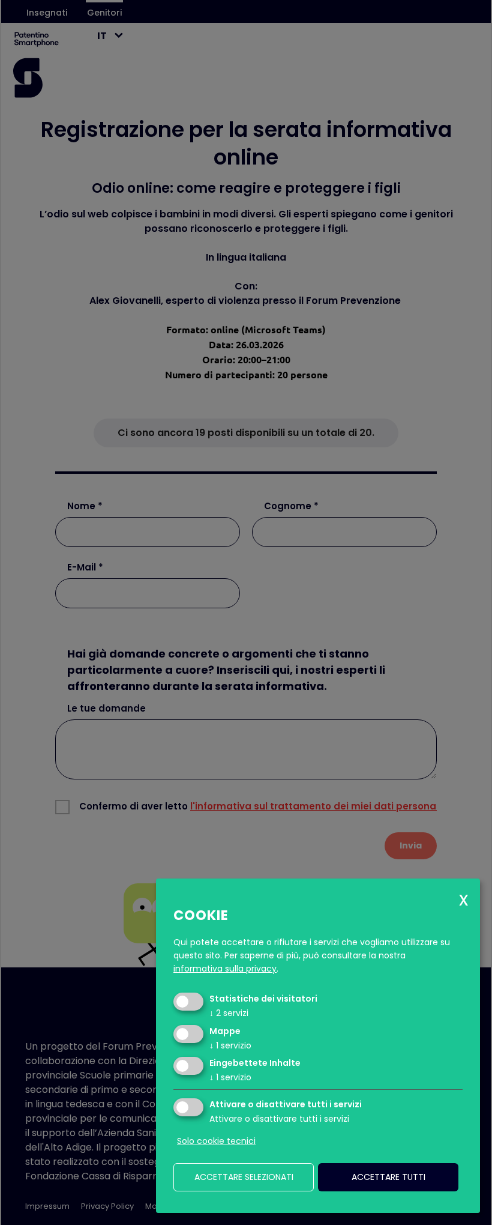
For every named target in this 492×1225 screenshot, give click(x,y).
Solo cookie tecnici (216, 1141)
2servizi (228, 1013)
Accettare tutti (388, 1177)
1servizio (230, 1045)
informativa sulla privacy (225, 969)
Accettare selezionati (243, 1177)
